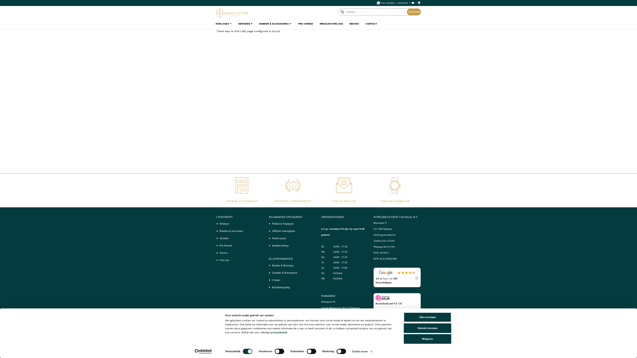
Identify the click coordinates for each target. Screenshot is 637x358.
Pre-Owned (226, 245)
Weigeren (427, 338)
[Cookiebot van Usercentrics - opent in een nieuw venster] (203, 351)
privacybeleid (279, 332)
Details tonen (360, 351)
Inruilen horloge (395, 201)
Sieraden (224, 238)
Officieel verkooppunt (293, 201)
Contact (276, 280)
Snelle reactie (344, 201)
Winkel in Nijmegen (242, 201)
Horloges (224, 223)
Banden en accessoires (231, 231)
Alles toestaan (427, 317)
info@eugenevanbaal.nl (384, 234)
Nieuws (224, 252)
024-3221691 (388, 3)
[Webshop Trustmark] (397, 297)
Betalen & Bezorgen (282, 265)
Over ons (224, 260)
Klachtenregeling (281, 287)
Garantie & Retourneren (284, 272)
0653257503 (389, 246)
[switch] (279, 351)
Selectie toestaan (428, 328)
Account (402, 3)
